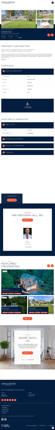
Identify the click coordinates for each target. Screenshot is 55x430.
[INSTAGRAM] (5, 400)
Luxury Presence (34, 425)
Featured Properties (6, 405)
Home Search (4, 407)
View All (45, 23)
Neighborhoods (5, 409)
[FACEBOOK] (2, 400)
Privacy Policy (51, 425)
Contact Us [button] (4, 412)
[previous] (48, 265)
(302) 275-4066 (28, 106)
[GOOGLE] (13, 400)
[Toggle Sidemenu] (53, 3)
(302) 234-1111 (3, 394)
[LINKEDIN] (7, 400)
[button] (27, 352)
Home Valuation (5, 410)
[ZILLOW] (15, 400)
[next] (52, 265)
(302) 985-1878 (30, 359)
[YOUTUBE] (10, 400)
